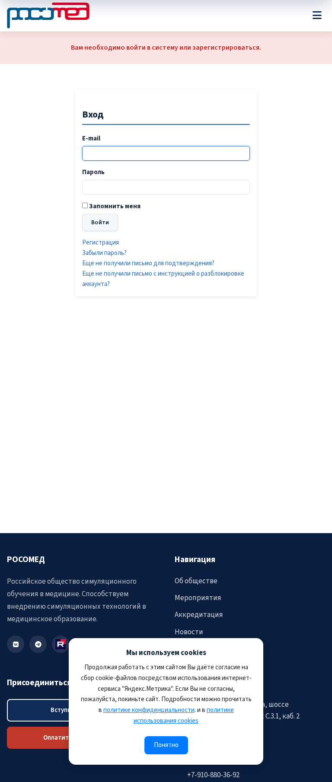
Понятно (166, 745)
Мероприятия (198, 598)
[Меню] (317, 15)
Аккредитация (199, 615)
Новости (189, 632)
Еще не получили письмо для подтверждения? (148, 263)
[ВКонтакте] (15, 644)
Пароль (93, 172)
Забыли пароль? (104, 252)
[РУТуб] (60, 644)
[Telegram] (38, 644)
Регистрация (100, 242)
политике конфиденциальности (149, 710)
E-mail (91, 138)
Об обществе (196, 581)
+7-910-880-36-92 (213, 775)
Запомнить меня (114, 206)
